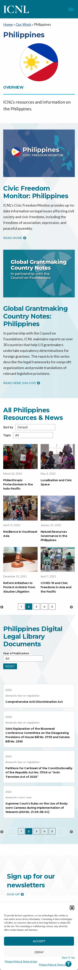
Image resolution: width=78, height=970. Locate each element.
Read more (12, 238)
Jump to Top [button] (68, 962)
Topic (7, 435)
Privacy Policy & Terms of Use (21, 961)
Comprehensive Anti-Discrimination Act (34, 702)
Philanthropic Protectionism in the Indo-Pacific (18, 484)
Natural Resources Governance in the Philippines (54, 536)
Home (8, 24)
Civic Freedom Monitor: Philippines (35, 192)
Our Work (23, 24)
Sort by (8, 427)
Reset (10, 666)
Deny (39, 952)
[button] (72, 908)
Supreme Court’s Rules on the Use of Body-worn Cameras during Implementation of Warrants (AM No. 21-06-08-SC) (36, 808)
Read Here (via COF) (19, 383)
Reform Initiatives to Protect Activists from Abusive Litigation (19, 587)
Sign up (13, 894)
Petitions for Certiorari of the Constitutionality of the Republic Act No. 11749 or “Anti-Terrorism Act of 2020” (38, 772)
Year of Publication (16, 653)
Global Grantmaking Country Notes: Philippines (35, 316)
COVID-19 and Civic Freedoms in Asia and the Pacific (56, 587)
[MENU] (71, 9)
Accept (39, 941)
